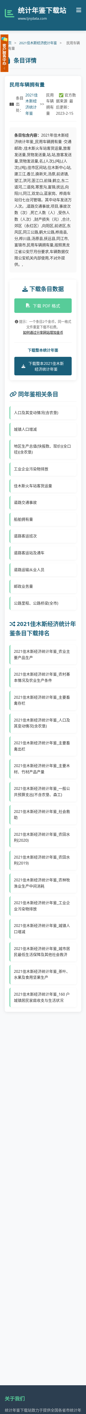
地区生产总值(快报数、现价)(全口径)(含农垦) (42, 449)
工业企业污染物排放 (31, 469)
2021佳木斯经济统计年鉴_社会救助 (42, 814)
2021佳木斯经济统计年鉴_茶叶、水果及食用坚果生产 (42, 974)
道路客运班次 (25, 536)
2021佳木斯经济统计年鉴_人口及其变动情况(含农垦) (42, 723)
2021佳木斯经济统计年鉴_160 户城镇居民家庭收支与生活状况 (42, 997)
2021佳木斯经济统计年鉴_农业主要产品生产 (42, 654)
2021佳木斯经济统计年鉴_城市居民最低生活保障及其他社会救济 (42, 951)
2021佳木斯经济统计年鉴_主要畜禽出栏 (42, 746)
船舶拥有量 (23, 519)
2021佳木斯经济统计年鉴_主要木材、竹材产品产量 (42, 768)
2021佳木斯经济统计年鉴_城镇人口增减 (42, 928)
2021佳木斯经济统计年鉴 (38, 43)
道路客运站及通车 (29, 552)
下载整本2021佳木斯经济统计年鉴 (46, 366)
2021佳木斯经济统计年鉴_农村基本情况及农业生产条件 (42, 677)
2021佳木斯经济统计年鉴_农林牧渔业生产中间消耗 (42, 883)
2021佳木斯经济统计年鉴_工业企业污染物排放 (42, 906)
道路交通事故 (25, 502)
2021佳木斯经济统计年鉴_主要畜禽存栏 (42, 700)
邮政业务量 (23, 586)
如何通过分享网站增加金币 (43, 332)
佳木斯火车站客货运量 (33, 485)
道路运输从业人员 (29, 569)
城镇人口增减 (25, 429)
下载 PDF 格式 (46, 306)
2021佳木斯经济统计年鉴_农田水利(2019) (42, 860)
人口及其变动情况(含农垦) (36, 412)
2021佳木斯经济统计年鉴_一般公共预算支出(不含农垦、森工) (42, 791)
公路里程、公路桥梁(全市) (36, 603)
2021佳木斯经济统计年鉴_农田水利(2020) (42, 837)
